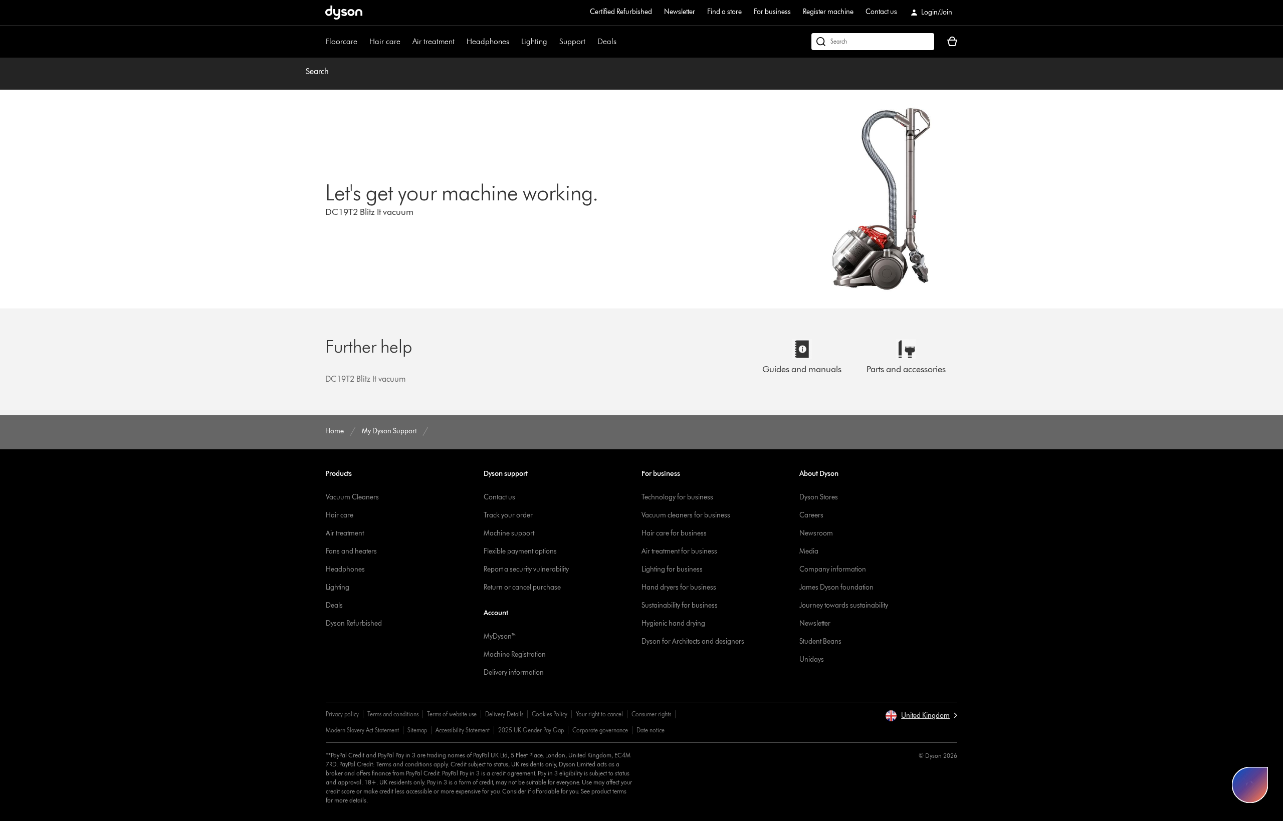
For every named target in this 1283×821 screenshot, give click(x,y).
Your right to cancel (599, 714)
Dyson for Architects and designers (693, 641)
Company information (832, 569)
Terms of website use (452, 714)
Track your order (508, 515)
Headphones (488, 41)
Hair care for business (674, 533)
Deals (606, 41)
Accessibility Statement (463, 730)
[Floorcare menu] (362, 42)
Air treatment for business (679, 551)
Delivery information (514, 672)
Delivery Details (504, 714)
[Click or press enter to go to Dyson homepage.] (343, 13)
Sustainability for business (680, 605)
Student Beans (820, 641)
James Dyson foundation (836, 587)
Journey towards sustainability (843, 605)
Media (808, 551)
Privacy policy (342, 714)
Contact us (881, 12)
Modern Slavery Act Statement (362, 730)
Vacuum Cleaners (352, 497)
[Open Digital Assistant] (1250, 785)
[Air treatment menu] (460, 42)
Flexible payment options (520, 551)
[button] (921, 716)
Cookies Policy (549, 714)
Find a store (724, 12)
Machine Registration (515, 654)
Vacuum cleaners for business (686, 515)
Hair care (384, 41)
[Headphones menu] (514, 42)
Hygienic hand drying (673, 623)
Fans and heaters (351, 551)
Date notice (650, 730)
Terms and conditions (392, 714)
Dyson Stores (818, 497)
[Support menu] (590, 42)
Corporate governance (600, 730)
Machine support (509, 533)
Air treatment (433, 41)
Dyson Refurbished (354, 623)
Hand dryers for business (679, 587)
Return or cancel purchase (522, 587)
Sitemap (417, 730)
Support (572, 41)
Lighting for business (672, 569)
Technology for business (677, 497)
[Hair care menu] (405, 42)
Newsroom (816, 533)
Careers (811, 515)
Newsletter (679, 12)
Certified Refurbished (621, 12)
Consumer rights (651, 714)
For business (772, 12)
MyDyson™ (500, 636)
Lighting (534, 41)
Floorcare (341, 41)
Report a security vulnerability (526, 569)
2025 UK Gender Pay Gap (531, 730)
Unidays (811, 659)
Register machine (828, 12)
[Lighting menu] (552, 42)
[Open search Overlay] (872, 41)
